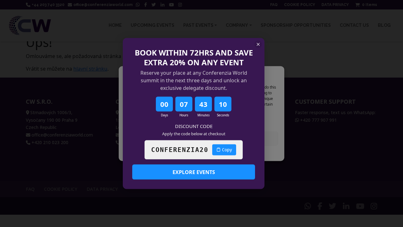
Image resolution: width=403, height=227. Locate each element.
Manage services (143, 121)
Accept (162, 138)
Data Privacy (215, 152)
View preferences (240, 138)
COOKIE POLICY (187, 152)
